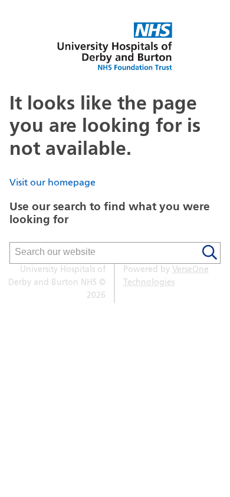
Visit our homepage (52, 183)
